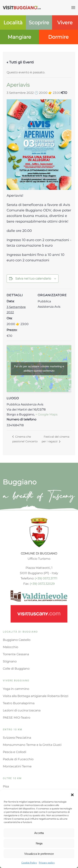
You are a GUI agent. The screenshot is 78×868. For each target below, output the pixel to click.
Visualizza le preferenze (39, 853)
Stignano (10, 661)
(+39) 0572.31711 (46, 578)
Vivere (65, 22)
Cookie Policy (29, 862)
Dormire (58, 37)
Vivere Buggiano (16, 680)
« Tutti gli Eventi (20, 62)
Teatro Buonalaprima (18, 703)
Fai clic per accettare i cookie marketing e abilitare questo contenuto (39, 368)
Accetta (39, 833)
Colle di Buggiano (16, 668)
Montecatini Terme (17, 766)
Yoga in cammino (16, 689)
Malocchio (10, 647)
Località (13, 22)
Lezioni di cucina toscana (22, 710)
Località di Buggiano (20, 632)
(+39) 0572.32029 (42, 583)
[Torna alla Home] (22, 7)
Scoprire (39, 22)
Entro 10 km (12, 729)
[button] (72, 794)
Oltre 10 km (12, 778)
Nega (39, 843)
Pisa (6, 786)
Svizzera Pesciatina (17, 737)
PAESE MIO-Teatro (16, 717)
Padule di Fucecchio (18, 759)
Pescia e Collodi (14, 752)
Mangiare (19, 37)
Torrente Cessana (16, 654)
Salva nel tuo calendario (33, 278)
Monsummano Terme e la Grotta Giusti (32, 745)
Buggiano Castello (16, 640)
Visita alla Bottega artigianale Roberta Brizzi (35, 696)
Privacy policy (47, 862)
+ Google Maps (46, 414)
